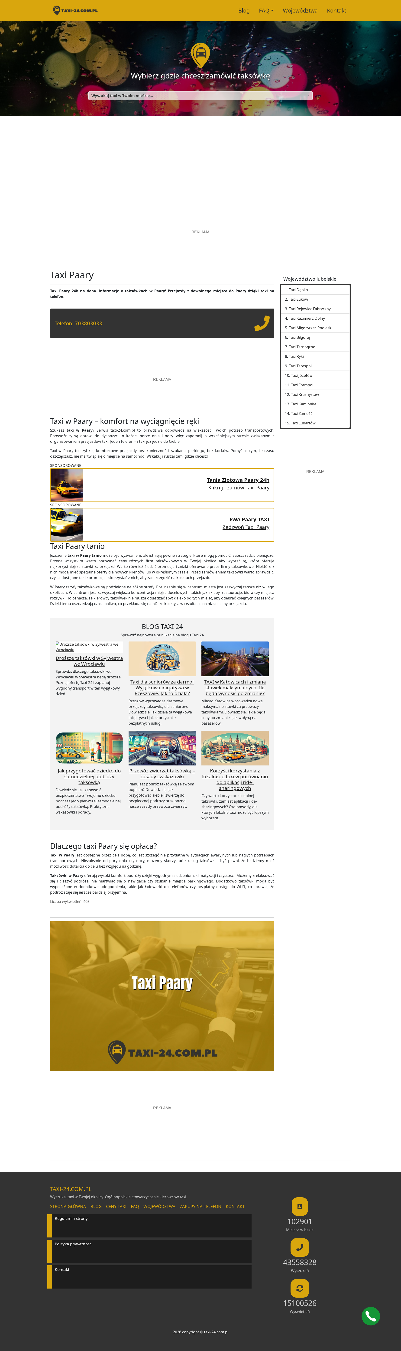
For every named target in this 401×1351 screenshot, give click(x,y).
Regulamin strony (71, 1218)
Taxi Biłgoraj (299, 337)
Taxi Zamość (301, 413)
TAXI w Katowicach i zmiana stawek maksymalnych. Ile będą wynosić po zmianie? (235, 687)
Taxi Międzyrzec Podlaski (310, 327)
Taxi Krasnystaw (305, 394)
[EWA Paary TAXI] (67, 524)
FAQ (135, 1206)
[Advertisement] (200, 160)
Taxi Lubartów (303, 423)
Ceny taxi (116, 1206)
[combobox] (200, 95)
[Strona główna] (75, 10)
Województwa (300, 10)
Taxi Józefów (302, 375)
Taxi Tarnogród (302, 346)
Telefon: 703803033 (78, 323)
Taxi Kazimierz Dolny (307, 318)
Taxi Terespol (300, 365)
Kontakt (336, 10)
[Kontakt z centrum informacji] (371, 1316)
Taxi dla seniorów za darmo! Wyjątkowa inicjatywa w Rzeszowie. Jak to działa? (162, 687)
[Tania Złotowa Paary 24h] (67, 484)
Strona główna (68, 1206)
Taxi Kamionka (303, 404)
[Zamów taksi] (262, 326)
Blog (244, 10)
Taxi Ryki (296, 356)
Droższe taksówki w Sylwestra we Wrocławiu (89, 661)
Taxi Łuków (298, 299)
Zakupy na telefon (200, 1206)
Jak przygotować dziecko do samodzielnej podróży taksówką (89, 776)
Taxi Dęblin (298, 289)
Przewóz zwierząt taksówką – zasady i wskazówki (162, 773)
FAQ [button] (264, 10)
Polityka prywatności (73, 1244)
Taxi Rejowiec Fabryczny (310, 308)
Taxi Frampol (302, 384)
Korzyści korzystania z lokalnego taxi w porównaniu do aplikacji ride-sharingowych (235, 779)
